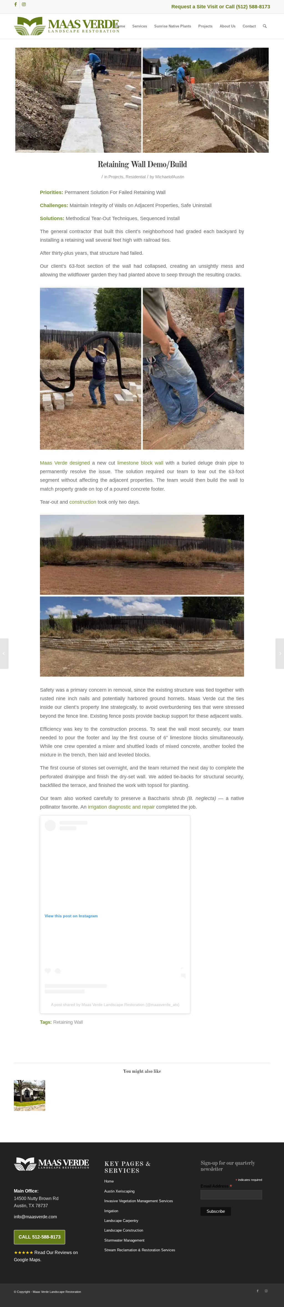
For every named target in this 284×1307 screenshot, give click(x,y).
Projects (115, 177)
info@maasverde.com (35, 1216)
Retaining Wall (68, 1022)
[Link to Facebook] (15, 4)
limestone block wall (140, 463)
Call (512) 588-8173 (247, 6)
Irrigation (111, 1211)
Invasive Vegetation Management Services (138, 1201)
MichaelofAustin (169, 177)
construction (82, 502)
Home (109, 1181)
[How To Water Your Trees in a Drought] (279, 653)
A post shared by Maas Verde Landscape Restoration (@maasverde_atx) (115, 1004)
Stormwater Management (124, 1240)
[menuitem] (120, 26)
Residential (136, 177)
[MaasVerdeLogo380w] (66, 26)
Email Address (216, 1186)
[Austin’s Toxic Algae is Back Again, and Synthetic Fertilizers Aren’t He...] (4, 653)
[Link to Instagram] (24, 4)
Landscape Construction (123, 1230)
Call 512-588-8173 (39, 1237)
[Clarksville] (29, 1095)
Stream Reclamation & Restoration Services (139, 1250)
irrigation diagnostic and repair (121, 807)
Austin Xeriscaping (119, 1191)
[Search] (264, 26)
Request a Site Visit (194, 6)
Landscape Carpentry (121, 1221)
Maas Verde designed (65, 463)
